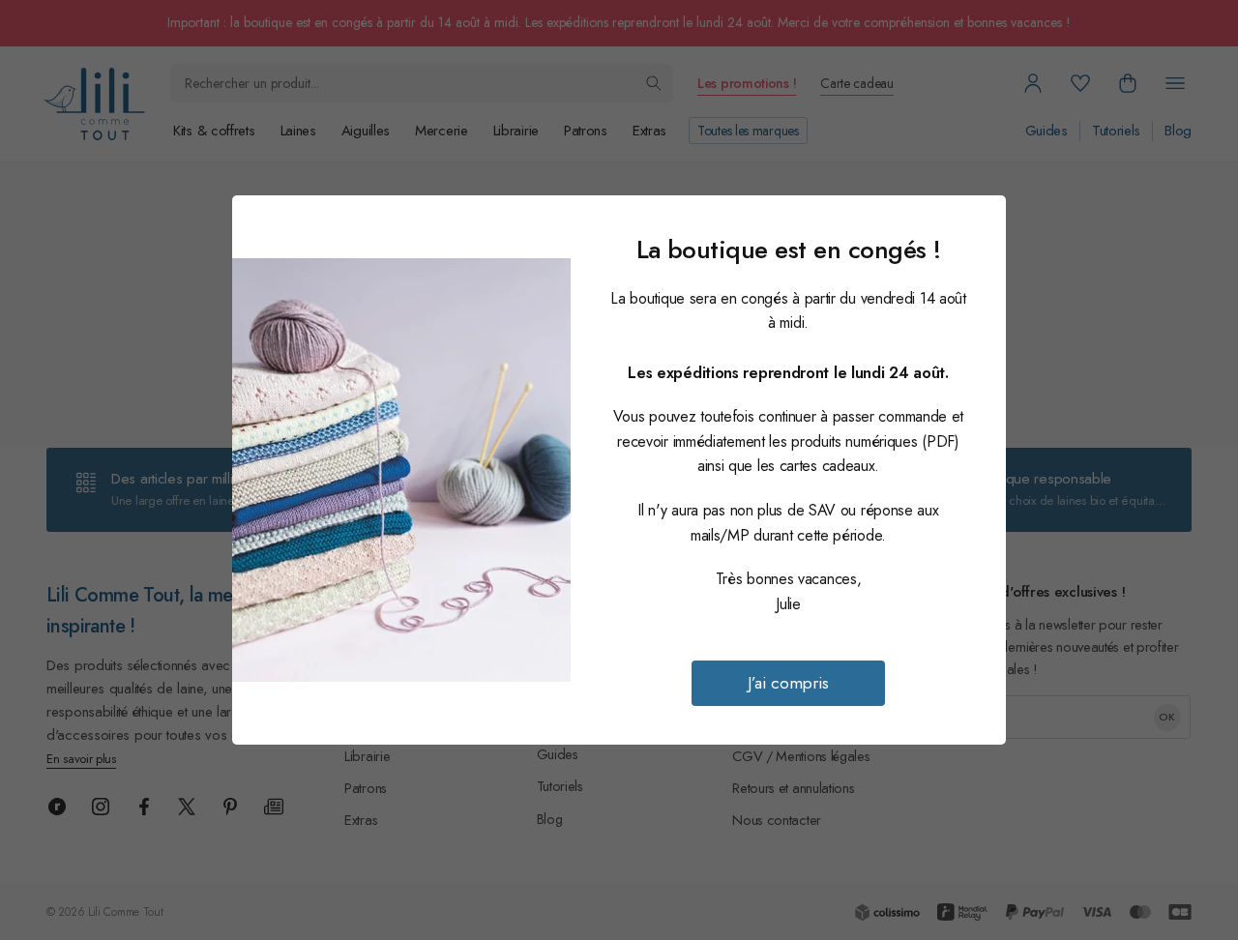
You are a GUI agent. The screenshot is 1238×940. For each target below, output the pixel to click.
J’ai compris (788, 682)
